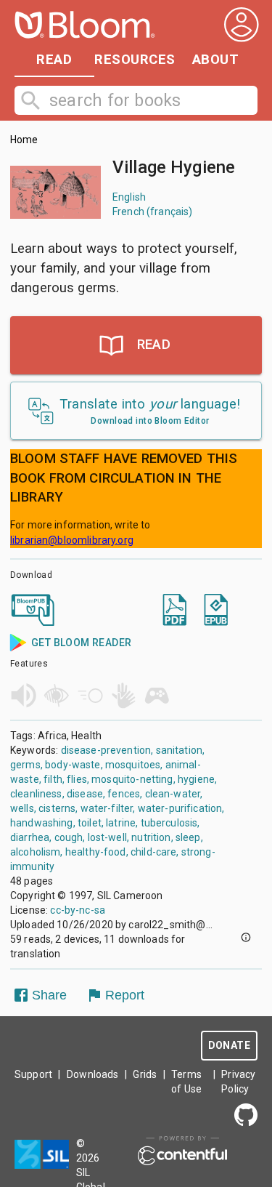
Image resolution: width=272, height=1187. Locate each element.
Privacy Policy (238, 1082)
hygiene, (197, 779)
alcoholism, (36, 852)
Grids (145, 1074)
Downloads (92, 1074)
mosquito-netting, (133, 779)
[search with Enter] (33, 100)
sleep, (189, 837)
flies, (78, 779)
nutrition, (152, 837)
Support (33, 1074)
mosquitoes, (134, 764)
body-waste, (74, 764)
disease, (86, 794)
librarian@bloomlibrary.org (71, 540)
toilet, (91, 823)
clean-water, (174, 794)
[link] (33, 612)
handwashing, (42, 823)
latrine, (122, 823)
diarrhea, (30, 837)
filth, (54, 779)
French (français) (152, 211)
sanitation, (180, 750)
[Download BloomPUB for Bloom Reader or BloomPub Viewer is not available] (33, 612)
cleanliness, (37, 794)
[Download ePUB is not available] (215, 612)
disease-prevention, (107, 750)
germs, (26, 764)
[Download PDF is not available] (174, 612)
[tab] (54, 59)
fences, (124, 794)
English (129, 197)
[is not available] (109, 612)
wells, (23, 808)
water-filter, (108, 808)
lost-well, (109, 837)
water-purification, (181, 808)
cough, (70, 837)
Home (24, 139)
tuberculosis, (170, 823)
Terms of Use (186, 1082)
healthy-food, (96, 852)
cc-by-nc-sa (77, 910)
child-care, (155, 852)
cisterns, (58, 808)
